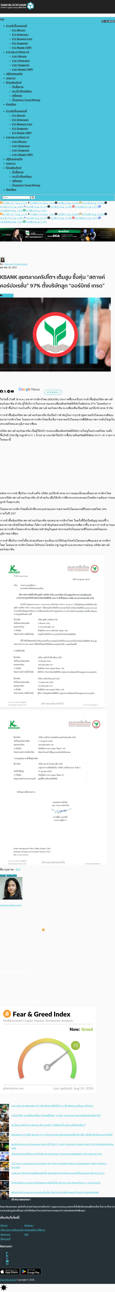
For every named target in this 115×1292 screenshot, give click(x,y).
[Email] (7, 1264)
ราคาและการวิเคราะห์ (17, 52)
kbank (3, 875)
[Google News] (29, 392)
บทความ (10, 78)
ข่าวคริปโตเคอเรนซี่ (16, 26)
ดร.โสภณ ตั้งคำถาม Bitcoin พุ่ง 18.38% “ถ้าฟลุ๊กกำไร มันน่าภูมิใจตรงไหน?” (48, 1125)
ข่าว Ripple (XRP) (22, 48)
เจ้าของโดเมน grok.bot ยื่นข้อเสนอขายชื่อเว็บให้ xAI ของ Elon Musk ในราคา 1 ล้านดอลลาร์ (55, 1183)
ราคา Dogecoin (20, 65)
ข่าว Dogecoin (20, 43)
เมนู (2, 19)
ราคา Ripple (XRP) (22, 69)
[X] (5, 392)
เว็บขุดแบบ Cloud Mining (26, 100)
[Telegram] (9, 392)
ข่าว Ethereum (20, 34)
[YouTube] (12, 392)
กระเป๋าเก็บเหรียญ (22, 91)
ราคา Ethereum (21, 61)
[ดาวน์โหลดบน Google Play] (31, 1271)
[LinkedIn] (7, 1256)
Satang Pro (11, 875)
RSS (26, 1235)
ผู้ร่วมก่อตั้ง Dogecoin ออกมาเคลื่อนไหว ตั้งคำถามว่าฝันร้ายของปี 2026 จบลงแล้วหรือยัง (55, 1192)
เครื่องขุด (17, 96)
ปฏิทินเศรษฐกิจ (14, 74)
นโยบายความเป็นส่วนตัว (12, 1230)
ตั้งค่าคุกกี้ (5, 1239)
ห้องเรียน (11, 104)
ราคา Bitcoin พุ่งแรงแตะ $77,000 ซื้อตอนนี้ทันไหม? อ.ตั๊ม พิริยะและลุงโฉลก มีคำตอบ (52, 1106)
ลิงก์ (18, 869)
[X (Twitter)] (7, 1258)
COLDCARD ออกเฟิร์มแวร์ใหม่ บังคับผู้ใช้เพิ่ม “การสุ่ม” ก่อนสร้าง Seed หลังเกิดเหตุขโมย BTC (56, 1115)
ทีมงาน (3, 1225)
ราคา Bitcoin (19, 56)
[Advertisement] (57, 466)
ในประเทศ (7, 296)
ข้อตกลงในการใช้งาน (34, 1230)
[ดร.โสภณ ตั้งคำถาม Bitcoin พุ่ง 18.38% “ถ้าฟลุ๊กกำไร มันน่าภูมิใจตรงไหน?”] (4, 1128)
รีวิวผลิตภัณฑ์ (13, 82)
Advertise (5, 1235)
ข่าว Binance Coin (22, 39)
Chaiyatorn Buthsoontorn (15, 264)
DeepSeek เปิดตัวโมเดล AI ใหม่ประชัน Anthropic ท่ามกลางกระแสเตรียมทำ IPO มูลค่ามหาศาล (56, 1154)
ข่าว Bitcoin (18, 30)
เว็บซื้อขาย (18, 87)
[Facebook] (2, 392)
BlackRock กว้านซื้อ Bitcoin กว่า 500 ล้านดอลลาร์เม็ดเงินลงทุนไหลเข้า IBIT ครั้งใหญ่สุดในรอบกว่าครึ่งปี (61, 1135)
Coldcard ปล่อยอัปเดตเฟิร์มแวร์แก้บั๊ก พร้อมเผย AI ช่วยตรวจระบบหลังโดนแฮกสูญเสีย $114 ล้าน (58, 1173)
